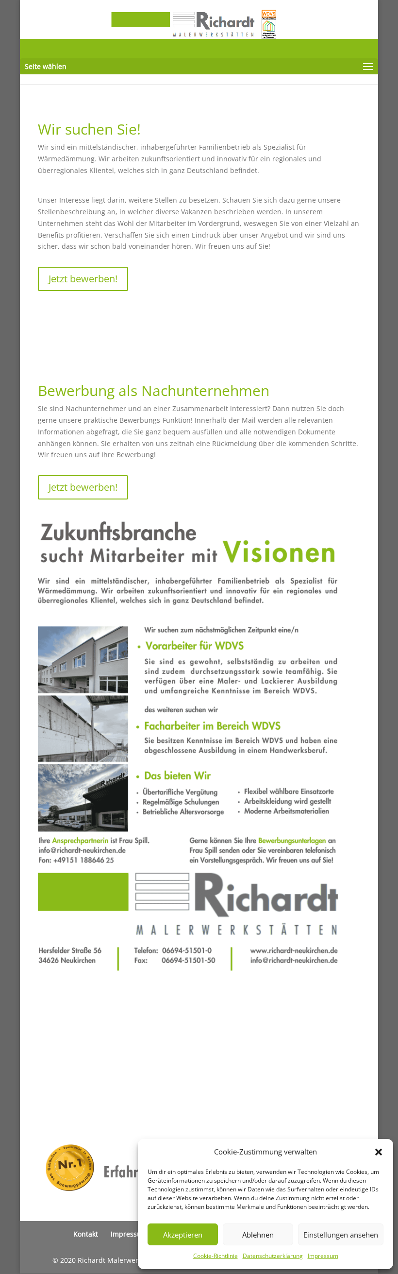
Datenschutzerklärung (273, 1256)
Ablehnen (258, 1235)
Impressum (323, 1256)
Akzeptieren (182, 1235)
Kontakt (85, 1234)
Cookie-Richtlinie (215, 1256)
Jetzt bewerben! (83, 278)
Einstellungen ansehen (340, 1235)
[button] (378, 1152)
